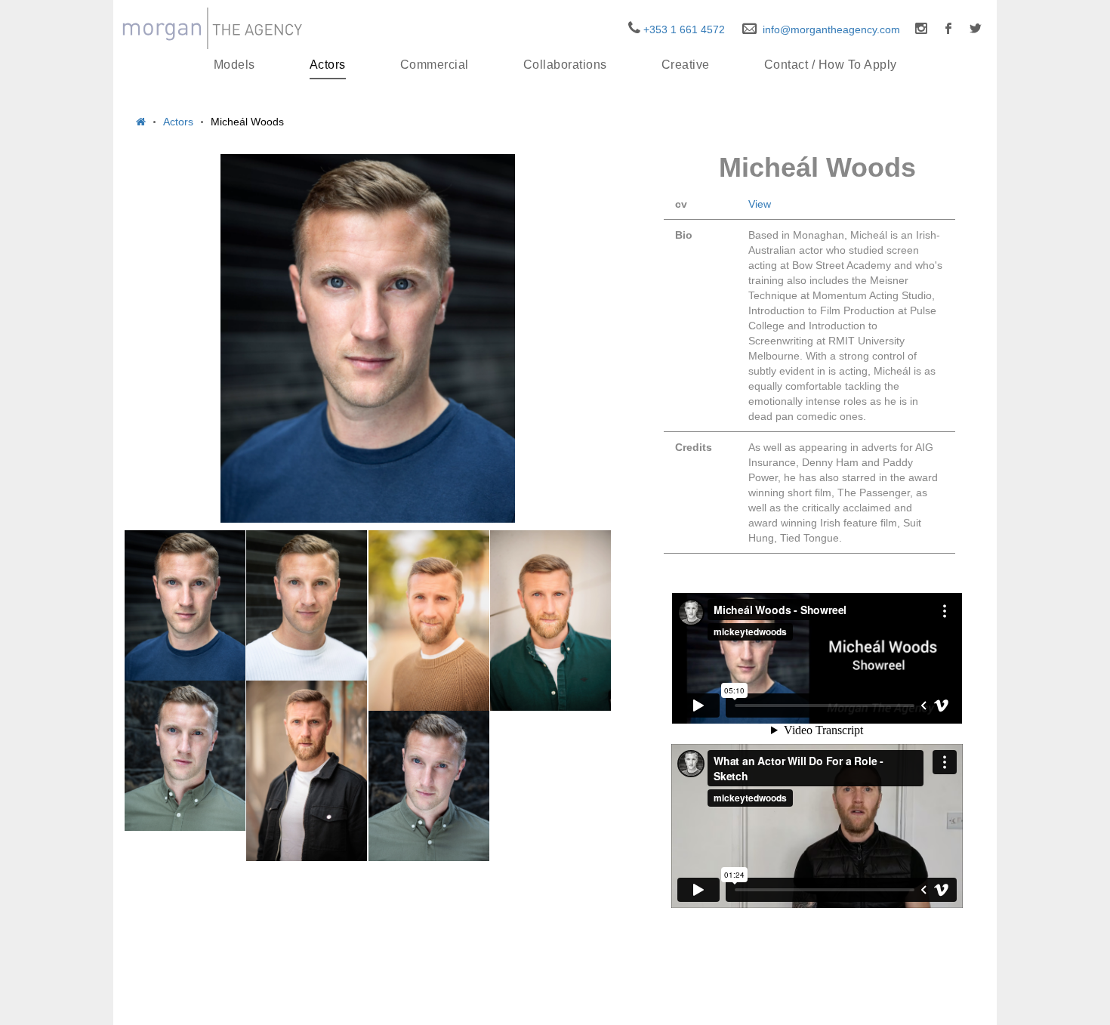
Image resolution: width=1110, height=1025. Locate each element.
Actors (328, 64)
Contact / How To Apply (830, 64)
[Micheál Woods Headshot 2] (306, 605)
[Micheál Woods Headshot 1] (185, 605)
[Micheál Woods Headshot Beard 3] (550, 620)
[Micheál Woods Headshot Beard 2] (428, 620)
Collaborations (565, 64)
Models (234, 64)
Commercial (434, 64)
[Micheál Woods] (368, 338)
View (759, 204)
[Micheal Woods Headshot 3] (185, 756)
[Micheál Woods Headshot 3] (428, 786)
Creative (685, 64)
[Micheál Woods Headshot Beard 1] (306, 771)
